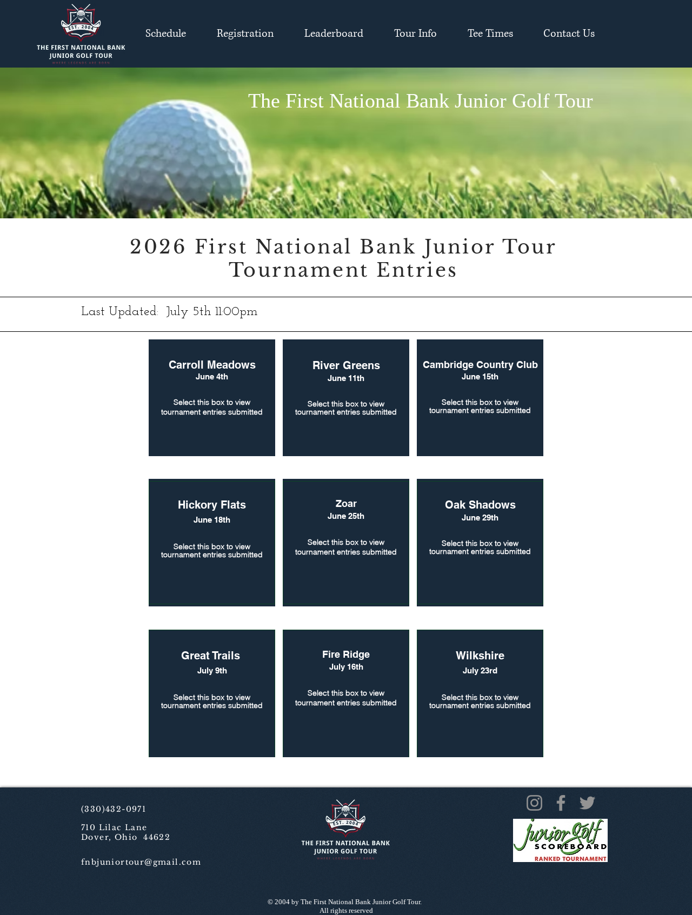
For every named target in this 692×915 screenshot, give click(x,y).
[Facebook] (560, 802)
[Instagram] (534, 802)
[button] (245, 33)
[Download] (212, 542)
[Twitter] (587, 802)
